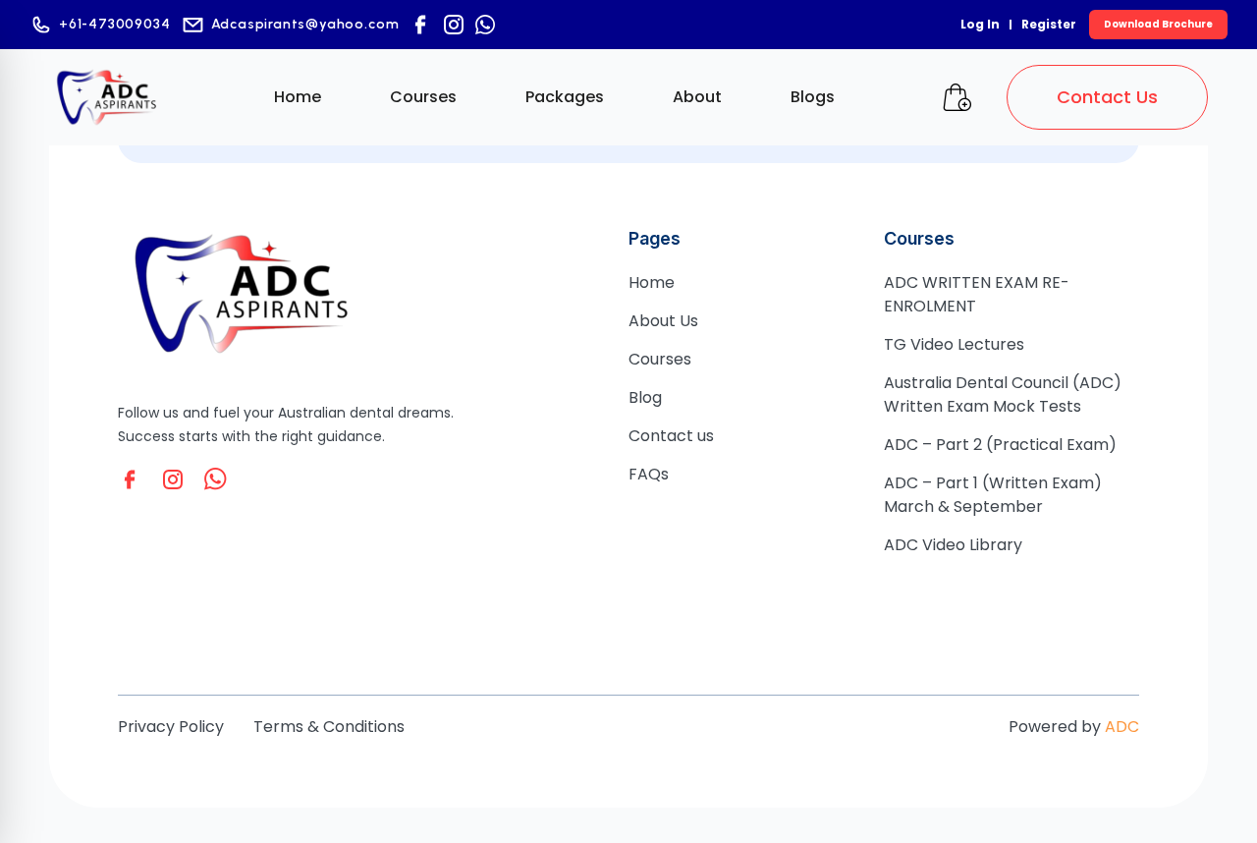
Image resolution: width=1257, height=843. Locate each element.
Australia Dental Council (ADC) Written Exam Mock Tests (1002, 394)
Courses (423, 96)
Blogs (813, 96)
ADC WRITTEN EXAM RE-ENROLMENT (976, 294)
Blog (645, 397)
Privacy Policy (171, 726)
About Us (663, 320)
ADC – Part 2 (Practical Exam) (1000, 444)
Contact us (671, 435)
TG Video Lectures (954, 344)
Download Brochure (1158, 24)
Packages (564, 96)
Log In (980, 24)
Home (297, 96)
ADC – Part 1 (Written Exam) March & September (993, 495)
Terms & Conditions (329, 726)
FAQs (648, 474)
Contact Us (1107, 96)
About (697, 96)
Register (1048, 24)
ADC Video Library (953, 545)
